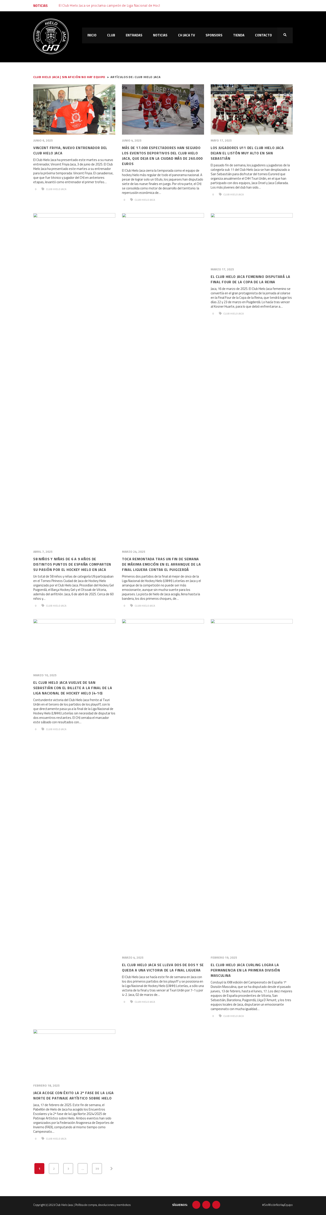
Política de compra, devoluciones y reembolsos (103, 1205)
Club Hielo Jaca (55, 189)
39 (97, 1168)
